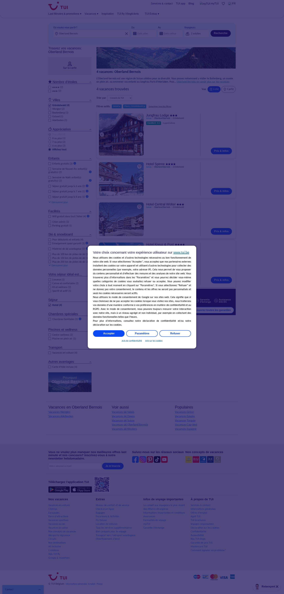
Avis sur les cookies (153, 341)
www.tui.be (181, 252)
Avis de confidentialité (132, 341)
